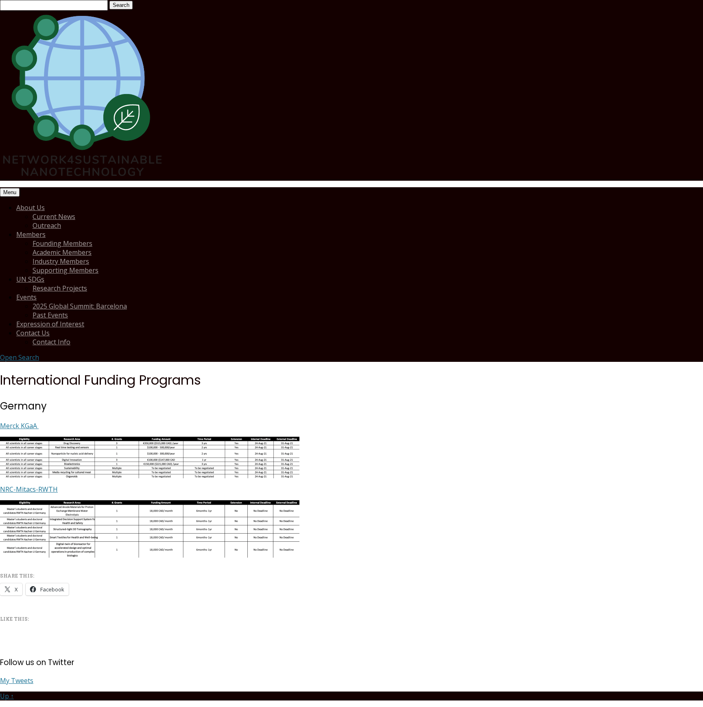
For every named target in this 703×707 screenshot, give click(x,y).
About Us (30, 207)
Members (31, 234)
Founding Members (62, 243)
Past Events (50, 315)
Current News (54, 216)
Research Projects (60, 288)
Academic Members (62, 252)
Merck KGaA (19, 425)
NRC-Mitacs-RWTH (29, 489)
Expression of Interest (50, 324)
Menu (9, 192)
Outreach (47, 225)
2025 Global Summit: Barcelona (80, 306)
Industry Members (61, 261)
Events (26, 297)
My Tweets (16, 680)
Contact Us (33, 332)
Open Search (19, 357)
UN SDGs (30, 279)
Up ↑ (7, 696)
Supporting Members (65, 270)
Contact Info (51, 341)
